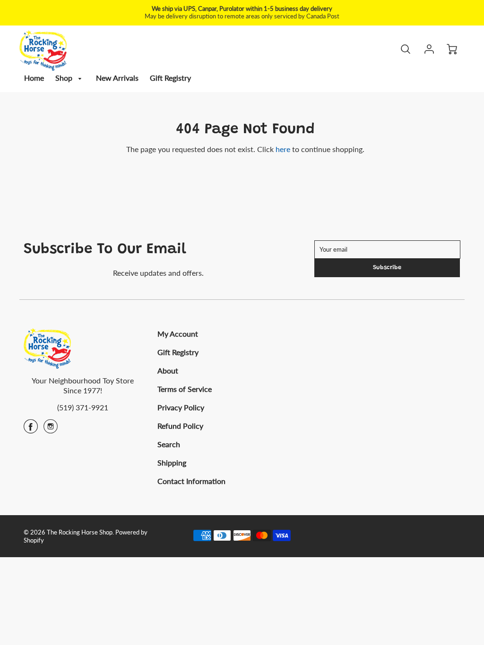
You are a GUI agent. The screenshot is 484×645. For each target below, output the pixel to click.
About (167, 370)
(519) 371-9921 (82, 407)
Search (168, 444)
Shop (64, 77)
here (283, 148)
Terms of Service (184, 388)
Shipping (171, 462)
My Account (177, 333)
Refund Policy (180, 425)
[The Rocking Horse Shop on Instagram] (50, 429)
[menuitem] (34, 78)
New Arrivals (117, 77)
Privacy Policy (180, 407)
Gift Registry (170, 77)
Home (34, 77)
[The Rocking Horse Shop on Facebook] (31, 429)
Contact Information (191, 480)
